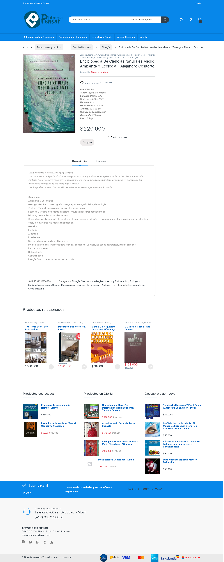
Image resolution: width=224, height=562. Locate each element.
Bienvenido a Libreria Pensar (36, 3)
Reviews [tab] (101, 161)
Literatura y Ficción (102, 37)
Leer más (51, 366)
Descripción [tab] (80, 161)
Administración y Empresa (38, 37)
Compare (108, 82)
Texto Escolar (123, 57)
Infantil (143, 37)
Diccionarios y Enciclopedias (117, 55)
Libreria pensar (32, 557)
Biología (106, 47)
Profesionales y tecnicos (72, 37)
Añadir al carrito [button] (84, 366)
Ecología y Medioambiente (143, 55)
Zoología (134, 57)
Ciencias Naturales (82, 47)
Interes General (125, 37)
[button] (72, 57)
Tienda (198, 3)
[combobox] (99, 19)
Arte (146, 322)
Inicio (25, 47)
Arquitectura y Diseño (34, 322)
